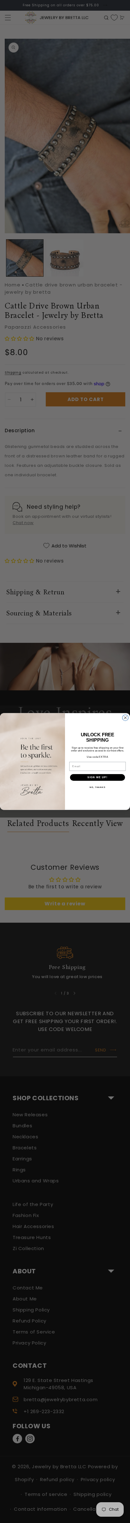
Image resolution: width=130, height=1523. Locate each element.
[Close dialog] (125, 718)
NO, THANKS (97, 787)
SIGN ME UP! (97, 777)
